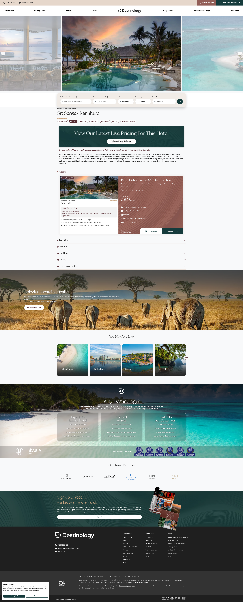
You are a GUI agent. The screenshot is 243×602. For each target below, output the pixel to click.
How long (138, 97)
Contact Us (149, 537)
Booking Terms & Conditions (178, 537)
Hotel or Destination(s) (68, 97)
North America (128, 553)
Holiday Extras (150, 553)
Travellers (155, 97)
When (120, 97)
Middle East (127, 540)
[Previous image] (3, 53)
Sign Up (100, 517)
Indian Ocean (127, 537)
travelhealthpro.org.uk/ (127, 586)
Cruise (125, 563)
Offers (94, 11)
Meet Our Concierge (152, 543)
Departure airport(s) (100, 97)
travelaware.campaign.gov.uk (138, 582)
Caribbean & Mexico (130, 547)
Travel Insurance (151, 550)
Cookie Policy (172, 553)
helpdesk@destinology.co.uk (68, 548)
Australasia (127, 560)
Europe (125, 543)
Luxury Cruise (167, 11)
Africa (125, 556)
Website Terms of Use (175, 550)
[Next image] (240, 53)
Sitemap (171, 556)
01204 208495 (63, 545)
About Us (149, 540)
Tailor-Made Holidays (201, 11)
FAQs (147, 556)
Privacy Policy (172, 547)
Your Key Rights (173, 540)
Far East (125, 550)
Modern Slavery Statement (177, 543)
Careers (148, 547)
